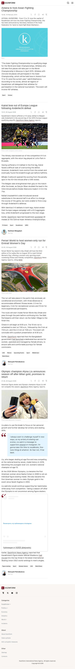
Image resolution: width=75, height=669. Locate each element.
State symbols (6, 638)
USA (31, 566)
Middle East (35, 353)
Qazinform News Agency (25, 120)
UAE (3, 353)
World (3, 619)
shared (22, 445)
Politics (4, 608)
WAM (20, 260)
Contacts (4, 656)
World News (5, 356)
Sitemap (4, 652)
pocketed (39, 217)
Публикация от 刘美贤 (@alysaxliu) (17, 548)
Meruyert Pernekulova (16, 361)
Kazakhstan (19, 225)
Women (9, 353)
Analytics (4, 616)
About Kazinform (6, 634)
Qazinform (12, 217)
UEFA (26, 225)
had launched (17, 339)
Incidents (4, 623)
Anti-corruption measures (9, 642)
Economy (4, 612)
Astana (10, 95)
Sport (3, 95)
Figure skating (6, 566)
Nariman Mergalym (15, 231)
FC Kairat (5, 225)
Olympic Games (23, 566)
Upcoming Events (19, 353)
